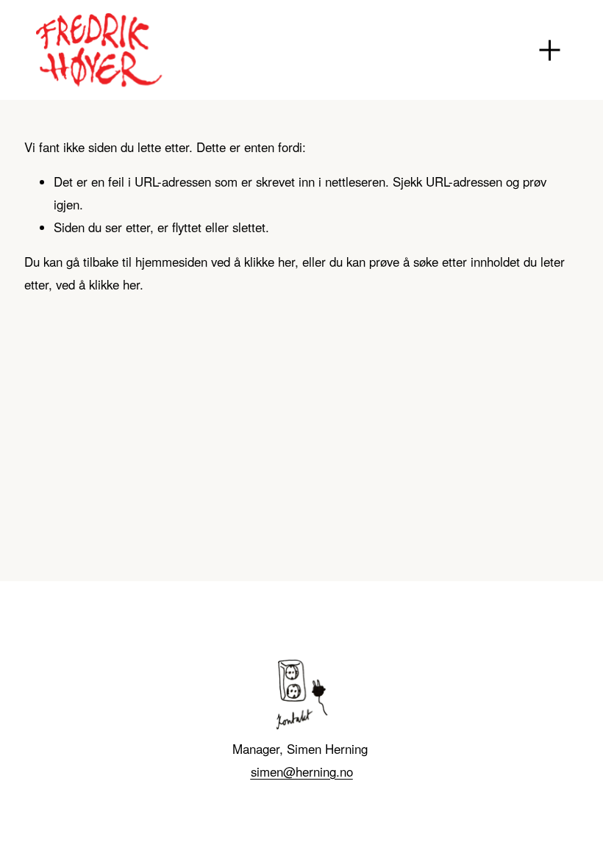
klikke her (269, 261)
